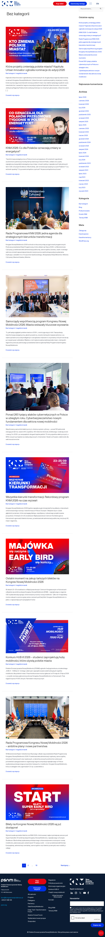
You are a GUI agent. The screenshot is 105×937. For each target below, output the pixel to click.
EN (97, 3)
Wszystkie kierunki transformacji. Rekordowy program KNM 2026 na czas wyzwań (37, 498)
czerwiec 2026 (84, 100)
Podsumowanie (84, 211)
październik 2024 (85, 142)
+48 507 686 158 (6, 900)
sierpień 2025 (83, 121)
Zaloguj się (82, 230)
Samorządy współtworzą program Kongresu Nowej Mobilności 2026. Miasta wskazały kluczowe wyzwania (37, 323)
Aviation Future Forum (35, 915)
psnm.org (4, 905)
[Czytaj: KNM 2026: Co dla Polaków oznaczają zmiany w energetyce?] (37, 125)
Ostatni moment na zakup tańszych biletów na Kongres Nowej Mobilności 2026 (32, 580)
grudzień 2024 (84, 139)
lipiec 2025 (82, 125)
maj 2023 (82, 177)
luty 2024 (82, 160)
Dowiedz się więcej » (13, 95)
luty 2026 (82, 107)
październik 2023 (85, 163)
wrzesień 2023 (84, 166)
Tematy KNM (83, 217)
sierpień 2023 (83, 170)
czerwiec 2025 (84, 128)
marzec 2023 (83, 184)
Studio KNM (83, 214)
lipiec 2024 (82, 153)
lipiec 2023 (82, 173)
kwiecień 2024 (84, 156)
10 (36, 865)
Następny (65, 865)
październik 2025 (85, 114)
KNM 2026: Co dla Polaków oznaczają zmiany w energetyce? (33, 149)
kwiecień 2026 (84, 104)
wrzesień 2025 (84, 118)
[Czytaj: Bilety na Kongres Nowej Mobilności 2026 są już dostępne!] (37, 802)
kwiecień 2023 (84, 180)
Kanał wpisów (83, 234)
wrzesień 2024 (84, 146)
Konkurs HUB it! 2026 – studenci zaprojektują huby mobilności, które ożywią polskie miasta (35, 659)
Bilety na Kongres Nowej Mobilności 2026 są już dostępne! (33, 826)
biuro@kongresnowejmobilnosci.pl (12, 898)
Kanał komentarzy (85, 237)
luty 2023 (82, 187)
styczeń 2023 (83, 191)
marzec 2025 (83, 135)
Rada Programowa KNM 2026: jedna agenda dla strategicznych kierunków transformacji (34, 235)
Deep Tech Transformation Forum (37, 911)
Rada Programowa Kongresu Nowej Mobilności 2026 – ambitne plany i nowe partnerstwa (37, 744)
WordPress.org (84, 241)
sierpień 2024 (83, 149)
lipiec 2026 (82, 97)
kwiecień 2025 (84, 132)
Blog (80, 207)
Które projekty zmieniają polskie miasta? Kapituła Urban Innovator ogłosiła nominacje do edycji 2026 (35, 68)
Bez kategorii (10, 73)
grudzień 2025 (84, 111)
